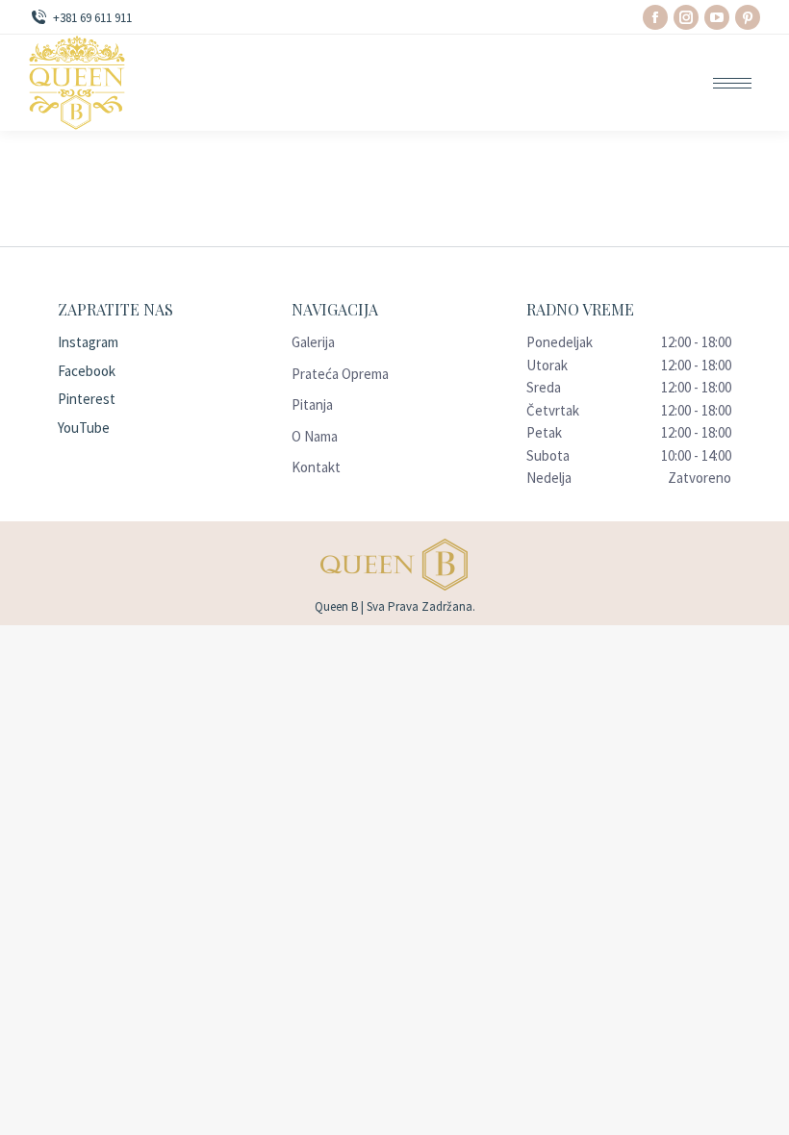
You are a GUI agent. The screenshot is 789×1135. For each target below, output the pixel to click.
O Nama (315, 436)
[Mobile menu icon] (732, 83)
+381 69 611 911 (92, 18)
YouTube (84, 427)
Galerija (313, 342)
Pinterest (86, 399)
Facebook (86, 371)
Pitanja (312, 404)
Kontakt (316, 467)
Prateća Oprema (340, 374)
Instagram (88, 342)
